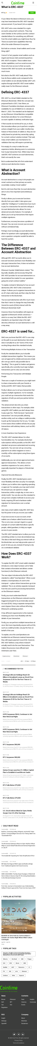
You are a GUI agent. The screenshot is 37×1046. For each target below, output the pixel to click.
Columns (23, 1002)
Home (2, 661)
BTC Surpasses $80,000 (11, 744)
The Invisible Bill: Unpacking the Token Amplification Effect (17, 855)
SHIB (22, 959)
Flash (22, 999)
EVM (10, 963)
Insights (8, 661)
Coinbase (5, 975)
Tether (13, 975)
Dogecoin (21, 975)
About (23, 1018)
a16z (16, 971)
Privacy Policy (19, 1040)
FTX (4, 971)
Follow (32, 12)
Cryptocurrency (6, 656)
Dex (11, 1004)
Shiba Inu (5, 959)
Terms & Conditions (18, 1043)
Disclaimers (24, 1023)
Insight (3, 1018)
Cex (2, 1004)
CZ (29, 967)
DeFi (2, 1002)
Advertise (24, 1021)
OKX (10, 971)
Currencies (33, 1002)
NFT (11, 1002)
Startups (3, 1021)
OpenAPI (3, 1023)
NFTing (3, 12)
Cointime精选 (4, 829)
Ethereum (25, 656)
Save (28, 661)
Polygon (29, 959)
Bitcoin (17, 963)
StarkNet (5, 967)
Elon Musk (14, 959)
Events (23, 1004)
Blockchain (16, 656)
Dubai (2, 944)
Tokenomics (21, 967)
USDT (12, 967)
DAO (4, 963)
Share (34, 661)
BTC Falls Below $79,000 (12, 785)
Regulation (4, 1007)
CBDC (24, 963)
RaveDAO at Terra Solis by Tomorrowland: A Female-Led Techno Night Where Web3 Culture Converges (16, 937)
